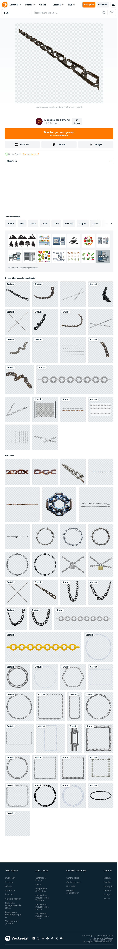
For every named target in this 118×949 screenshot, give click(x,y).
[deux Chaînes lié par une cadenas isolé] (17, 536)
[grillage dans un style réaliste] (45, 409)
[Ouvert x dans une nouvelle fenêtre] (57, 938)
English (105, 877)
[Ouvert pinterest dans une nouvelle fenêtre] (47, 938)
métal (33, 223)
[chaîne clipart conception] (98, 647)
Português (106, 886)
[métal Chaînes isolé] (96, 504)
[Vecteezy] (4, 5)
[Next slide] (106, 223)
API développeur (13, 898)
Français (105, 894)
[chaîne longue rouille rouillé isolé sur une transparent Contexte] (17, 472)
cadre (95, 223)
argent (82, 223)
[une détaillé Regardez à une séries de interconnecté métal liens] (73, 472)
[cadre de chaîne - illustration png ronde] (17, 564)
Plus (70, 4)
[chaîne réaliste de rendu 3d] (17, 294)
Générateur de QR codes (12, 922)
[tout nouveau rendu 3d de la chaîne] (45, 592)
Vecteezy (9, 882)
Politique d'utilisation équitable (95, 941)
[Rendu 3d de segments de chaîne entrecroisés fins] (17, 322)
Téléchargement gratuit (59, 134)
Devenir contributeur (71, 891)
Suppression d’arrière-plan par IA (11, 914)
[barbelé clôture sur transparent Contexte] (45, 536)
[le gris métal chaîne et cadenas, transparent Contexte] (73, 564)
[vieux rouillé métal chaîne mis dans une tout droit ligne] (22, 504)
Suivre (77, 123)
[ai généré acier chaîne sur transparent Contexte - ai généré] (73, 592)
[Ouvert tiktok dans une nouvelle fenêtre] (52, 938)
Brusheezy (10, 877)
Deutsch (105, 890)
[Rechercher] (104, 12)
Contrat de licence (40, 879)
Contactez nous (72, 882)
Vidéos (42, 4)
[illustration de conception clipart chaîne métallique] (74, 379)
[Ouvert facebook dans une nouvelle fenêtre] (34, 938)
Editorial (57, 4)
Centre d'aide (71, 877)
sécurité (69, 223)
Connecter (102, 4)
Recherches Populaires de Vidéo (41, 916)
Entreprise (10, 890)
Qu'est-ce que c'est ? (31, 154)
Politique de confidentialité (99, 939)
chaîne (10, 223)
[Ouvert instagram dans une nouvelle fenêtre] (38, 938)
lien (22, 223)
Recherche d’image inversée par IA (12, 905)
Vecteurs (14, 4)
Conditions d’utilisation (101, 937)
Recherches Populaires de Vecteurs (41, 898)
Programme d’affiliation (40, 889)
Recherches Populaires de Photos (41, 907)
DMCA (37, 884)
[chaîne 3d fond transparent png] (45, 350)
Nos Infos (69, 886)
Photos (28, 4)
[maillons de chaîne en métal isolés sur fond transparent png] (73, 409)
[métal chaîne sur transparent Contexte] (59, 504)
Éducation (9, 894)
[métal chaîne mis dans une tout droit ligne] (100, 472)
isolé (56, 223)
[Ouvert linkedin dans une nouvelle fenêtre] (43, 938)
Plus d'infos (12, 161)
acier (44, 223)
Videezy (8, 886)
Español (105, 882)
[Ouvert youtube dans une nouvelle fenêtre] (61, 938)
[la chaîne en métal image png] (73, 294)
